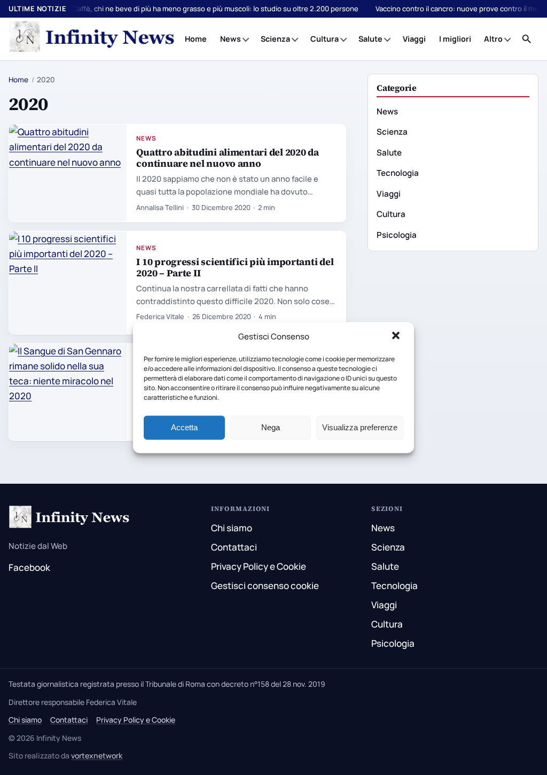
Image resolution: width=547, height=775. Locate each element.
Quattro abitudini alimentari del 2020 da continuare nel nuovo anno (227, 157)
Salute (370, 39)
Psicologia (397, 235)
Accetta (184, 427)
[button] (396, 336)
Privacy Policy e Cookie (258, 566)
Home (196, 39)
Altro (493, 39)
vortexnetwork (96, 755)
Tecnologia (398, 173)
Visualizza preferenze (359, 427)
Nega (270, 427)
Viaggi (414, 39)
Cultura (324, 39)
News (230, 39)
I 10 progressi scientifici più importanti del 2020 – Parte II (234, 267)
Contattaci (234, 547)
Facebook (29, 567)
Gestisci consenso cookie (265, 585)
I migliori (455, 39)
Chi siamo (231, 528)
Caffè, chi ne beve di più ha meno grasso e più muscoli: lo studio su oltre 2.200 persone (215, 8)
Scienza (275, 39)
